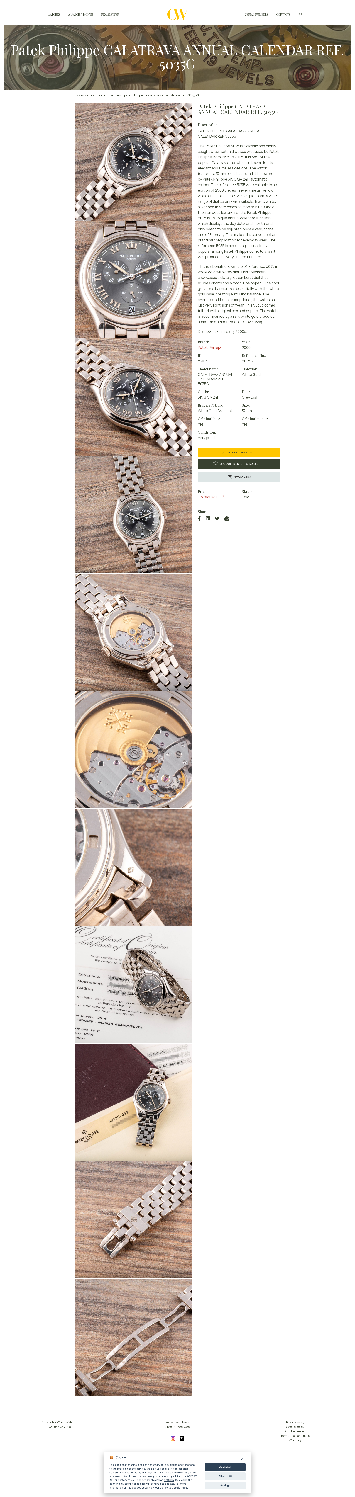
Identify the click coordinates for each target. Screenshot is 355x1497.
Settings (225, 1485)
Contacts (283, 14)
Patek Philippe (133, 95)
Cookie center (295, 1431)
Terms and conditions (295, 1436)
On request (207, 497)
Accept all (225, 1466)
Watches (54, 14)
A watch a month (80, 14)
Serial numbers (256, 14)
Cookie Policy (180, 1487)
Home (101, 95)
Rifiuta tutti (225, 1476)
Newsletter (110, 14)
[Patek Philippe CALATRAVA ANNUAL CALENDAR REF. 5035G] (133, 162)
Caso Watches (84, 95)
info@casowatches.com (177, 1422)
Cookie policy (295, 1427)
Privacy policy (295, 1422)
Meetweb (183, 1427)
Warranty (295, 1440)
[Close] (242, 1459)
